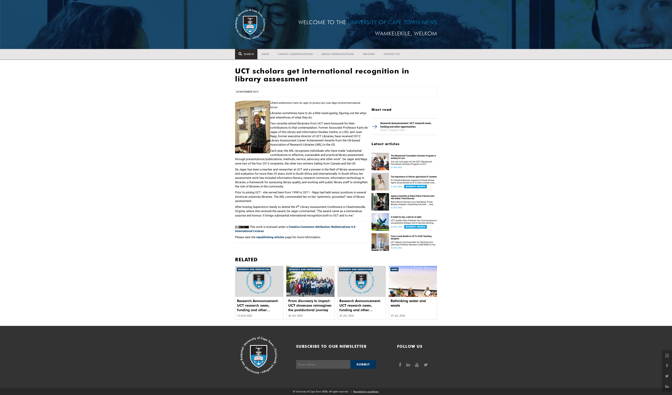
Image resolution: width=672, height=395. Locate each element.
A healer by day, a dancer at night (406, 217)
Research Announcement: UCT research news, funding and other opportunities (405, 125)
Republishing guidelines (365, 391)
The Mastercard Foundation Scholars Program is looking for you (413, 157)
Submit (363, 364)
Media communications (338, 54)
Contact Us (392, 54)
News (265, 54)
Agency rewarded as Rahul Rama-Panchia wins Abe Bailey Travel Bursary (413, 197)
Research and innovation (254, 269)
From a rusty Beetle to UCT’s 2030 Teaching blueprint (411, 237)
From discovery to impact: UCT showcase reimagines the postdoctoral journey (309, 305)
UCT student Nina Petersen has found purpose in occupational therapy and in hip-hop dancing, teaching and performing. (414, 221)
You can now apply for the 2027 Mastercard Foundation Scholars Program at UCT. (411, 162)
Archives (369, 54)
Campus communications (295, 54)
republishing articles (270, 237)
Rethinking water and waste (408, 303)
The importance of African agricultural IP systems (414, 177)
